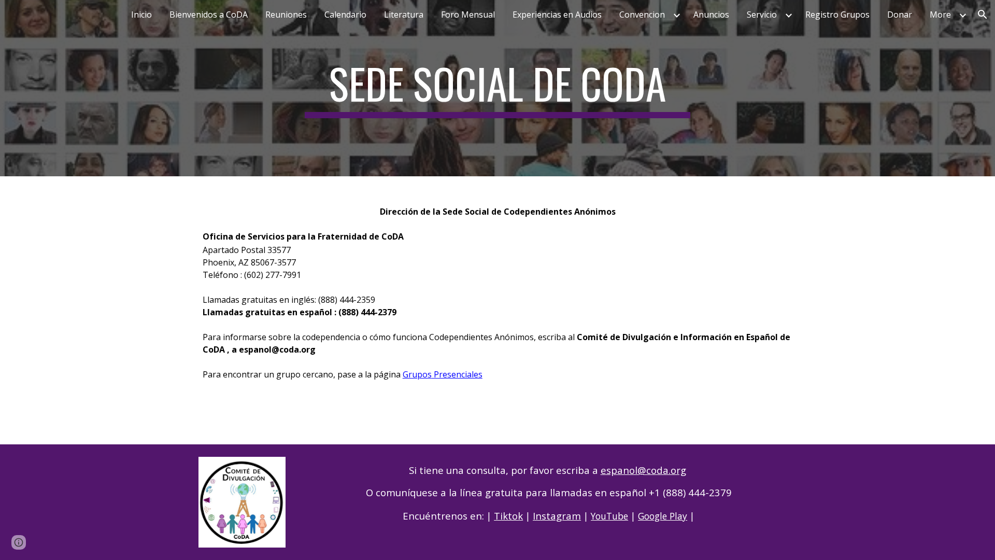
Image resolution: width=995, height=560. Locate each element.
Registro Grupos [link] (837, 14)
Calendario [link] (345, 14)
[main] (497, 88)
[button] (982, 14)
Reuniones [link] (286, 14)
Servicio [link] (762, 14)
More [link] (940, 14)
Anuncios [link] (711, 14)
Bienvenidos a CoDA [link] (208, 14)
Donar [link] (899, 14)
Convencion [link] (642, 14)
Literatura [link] (403, 14)
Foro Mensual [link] (468, 14)
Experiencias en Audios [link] (557, 14)
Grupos (417, 374)
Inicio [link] (141, 14)
